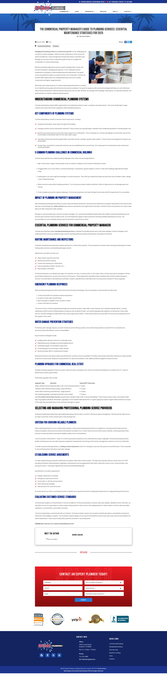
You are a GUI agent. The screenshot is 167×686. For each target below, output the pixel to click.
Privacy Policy (102, 668)
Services (103, 11)
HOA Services (113, 650)
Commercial (64, 11)
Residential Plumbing (115, 647)
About (115, 11)
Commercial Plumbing (44, 46)
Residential (89, 11)
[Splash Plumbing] (49, 8)
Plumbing (55, 46)
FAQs (111, 656)
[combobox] (104, 582)
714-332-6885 (128, 2)
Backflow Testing (114, 653)
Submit (83, 600)
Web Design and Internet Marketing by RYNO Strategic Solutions (83, 671)
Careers (112, 659)
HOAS (77, 11)
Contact (127, 11)
